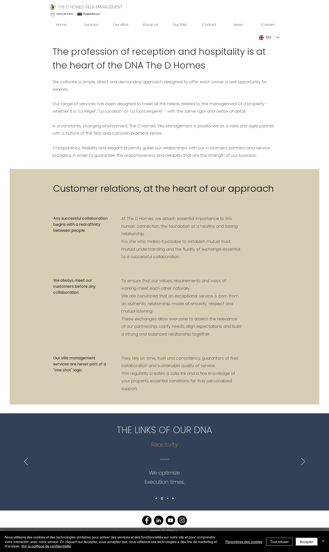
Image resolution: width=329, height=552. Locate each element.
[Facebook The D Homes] (146, 520)
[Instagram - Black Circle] (182, 520)
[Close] (323, 541)
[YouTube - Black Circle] (170, 520)
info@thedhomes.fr (91, 14)
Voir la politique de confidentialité (46, 546)
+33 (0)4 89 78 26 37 (64, 14)
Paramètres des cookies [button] (243, 541)
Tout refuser (279, 541)
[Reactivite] (156, 498)
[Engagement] (167, 498)
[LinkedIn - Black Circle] (158, 520)
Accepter (306, 541)
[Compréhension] (173, 498)
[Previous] (26, 462)
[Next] (303, 462)
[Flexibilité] (162, 498)
